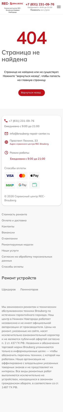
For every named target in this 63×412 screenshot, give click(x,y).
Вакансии (8, 232)
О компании (10, 238)
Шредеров (9, 289)
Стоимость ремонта (14, 214)
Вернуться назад (31, 92)
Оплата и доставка (14, 220)
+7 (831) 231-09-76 (40, 4)
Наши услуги (10, 250)
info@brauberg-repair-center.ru (30, 133)
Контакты (8, 226)
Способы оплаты (12, 266)
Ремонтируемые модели (17, 244)
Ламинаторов (29, 289)
